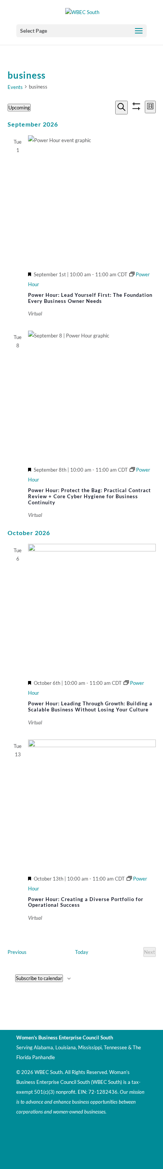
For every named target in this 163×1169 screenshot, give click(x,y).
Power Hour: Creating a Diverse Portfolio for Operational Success (85, 902)
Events (15, 87)
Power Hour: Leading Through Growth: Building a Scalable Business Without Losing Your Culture (90, 706)
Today (81, 952)
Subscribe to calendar (39, 978)
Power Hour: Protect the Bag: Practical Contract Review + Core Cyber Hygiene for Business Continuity (89, 496)
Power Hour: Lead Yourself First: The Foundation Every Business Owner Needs (90, 298)
